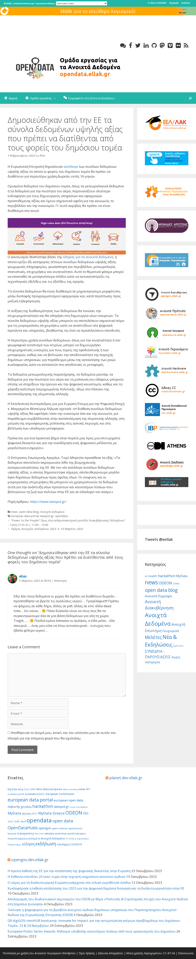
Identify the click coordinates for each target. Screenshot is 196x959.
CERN (32, 789)
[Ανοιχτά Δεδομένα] (65, 67)
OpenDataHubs (23, 827)
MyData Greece (51, 813)
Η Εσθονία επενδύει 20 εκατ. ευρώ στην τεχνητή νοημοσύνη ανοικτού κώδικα (66, 876)
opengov (44, 828)
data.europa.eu (52, 789)
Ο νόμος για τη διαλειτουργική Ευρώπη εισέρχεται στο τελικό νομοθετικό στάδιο (69, 882)
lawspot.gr (47, 516)
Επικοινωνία (186, 953)
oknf (23, 821)
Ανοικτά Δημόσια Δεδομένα (24, 838)
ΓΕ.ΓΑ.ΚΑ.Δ (70, 838)
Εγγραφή (174, 3)
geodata (26, 807)
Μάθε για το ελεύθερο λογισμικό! (98, 11)
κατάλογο (71, 166)
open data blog (29, 512)
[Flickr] (178, 45)
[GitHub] (154, 45)
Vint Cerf (39, 833)
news (14, 512)
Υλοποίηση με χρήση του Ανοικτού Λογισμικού (31, 953)
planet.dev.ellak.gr (125, 777)
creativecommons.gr (23, 3)
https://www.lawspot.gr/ (48, 501)
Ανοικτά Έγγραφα (158, 596)
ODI (85, 813)
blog (20, 789)
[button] (56, 98)
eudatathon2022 (35, 794)
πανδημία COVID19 (69, 844)
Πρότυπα (178, 645)
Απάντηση (60, 580)
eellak (81, 789)
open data (62, 821)
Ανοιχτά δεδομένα (53, 838)
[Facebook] (130, 45)
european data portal (25, 516)
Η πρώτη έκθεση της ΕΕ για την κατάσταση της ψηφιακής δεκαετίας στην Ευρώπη (69, 871)
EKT (88, 789)
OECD (10, 821)
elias (23, 576)
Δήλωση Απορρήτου (110, 953)
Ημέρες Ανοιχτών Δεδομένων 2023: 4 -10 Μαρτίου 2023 (47, 529)
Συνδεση (185, 3)
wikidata (49, 833)
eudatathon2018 (16, 794)
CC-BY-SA (169, 953)
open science (59, 828)
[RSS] (186, 45)
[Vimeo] (170, 45)
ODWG (176, 583)
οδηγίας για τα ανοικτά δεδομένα (88, 257)
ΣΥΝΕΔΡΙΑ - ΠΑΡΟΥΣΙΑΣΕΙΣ (158, 654)
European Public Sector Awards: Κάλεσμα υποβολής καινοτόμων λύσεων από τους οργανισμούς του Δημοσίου (92, 931)
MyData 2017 (30, 813)
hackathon (166, 575)
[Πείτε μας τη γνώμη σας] (123, 45)
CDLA (26, 789)
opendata (61, 516)
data (39, 789)
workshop (61, 833)
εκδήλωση (45, 844)
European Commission (60, 794)
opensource (75, 828)
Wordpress (69, 953)
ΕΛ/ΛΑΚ (7, 3)
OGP (17, 821)
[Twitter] (138, 45)
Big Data (12, 789)
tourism (12, 833)
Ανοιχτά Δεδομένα (52, 512)
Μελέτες (153, 637)
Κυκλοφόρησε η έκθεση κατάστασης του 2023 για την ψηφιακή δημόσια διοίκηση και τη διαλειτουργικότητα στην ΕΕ (96, 888)
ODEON (165, 583)
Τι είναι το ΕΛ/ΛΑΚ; (157, 3)
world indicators (76, 833)
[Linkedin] (146, 45)
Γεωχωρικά (170, 631)
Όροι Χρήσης (87, 953)
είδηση (28, 844)
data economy (70, 789)
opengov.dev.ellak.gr (30, 859)
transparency (25, 833)
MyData (181, 576)
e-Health (151, 576)
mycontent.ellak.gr (45, 3)
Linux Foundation (79, 807)
